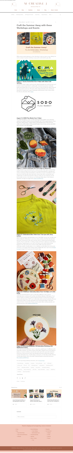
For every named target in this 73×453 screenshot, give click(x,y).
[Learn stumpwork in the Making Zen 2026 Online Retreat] (19, 393)
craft (44, 363)
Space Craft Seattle (41, 369)
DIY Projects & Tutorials (29, 14)
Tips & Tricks (37, 14)
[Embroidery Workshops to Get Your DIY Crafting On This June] (54, 393)
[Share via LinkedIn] (22, 378)
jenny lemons (38, 367)
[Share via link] (25, 378)
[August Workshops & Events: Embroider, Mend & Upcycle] (36, 393)
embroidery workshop (25, 367)
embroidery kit (41, 365)
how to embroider (39, 363)
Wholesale (19, 436)
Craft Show (19, 371)
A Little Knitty (19, 369)
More (50, 14)
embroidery (27, 363)
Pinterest (48, 438)
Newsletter (48, 429)
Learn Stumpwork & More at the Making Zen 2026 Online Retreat (19, 400)
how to (18, 367)
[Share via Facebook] (17, 378)
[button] (60, 14)
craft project (49, 363)
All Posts (12, 14)
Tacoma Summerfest (26, 371)
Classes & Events (44, 14)
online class (34, 369)
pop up (48, 369)
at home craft (19, 365)
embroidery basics (34, 365)
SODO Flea (53, 369)
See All (60, 387)
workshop (32, 367)
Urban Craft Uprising (27, 369)
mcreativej (32, 363)
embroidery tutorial (49, 365)
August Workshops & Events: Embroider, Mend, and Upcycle (36, 400)
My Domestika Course (36, 432)
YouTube (48, 434)
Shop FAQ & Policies (21, 432)
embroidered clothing (45, 367)
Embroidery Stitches (19, 14)
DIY (29, 365)
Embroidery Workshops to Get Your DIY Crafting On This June (53, 400)
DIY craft (25, 365)
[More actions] (55, 22)
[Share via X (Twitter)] (19, 378)
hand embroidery (20, 363)
